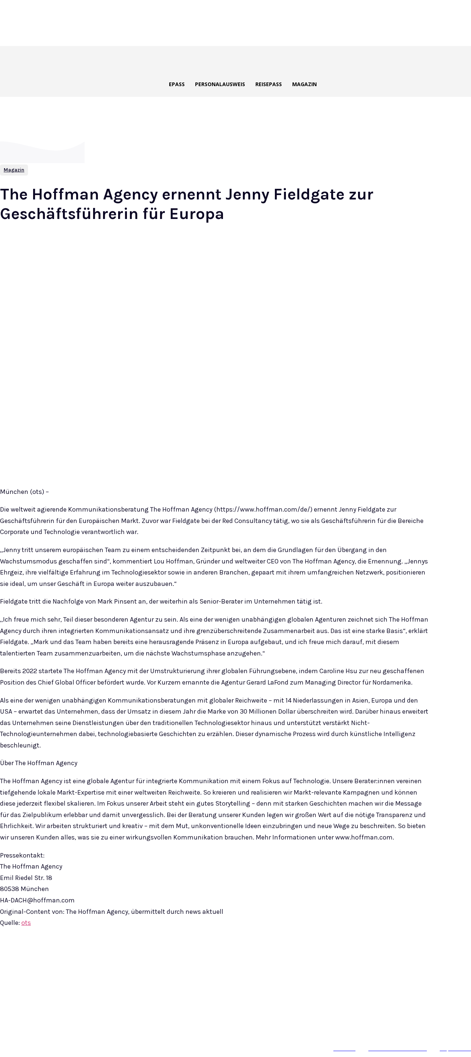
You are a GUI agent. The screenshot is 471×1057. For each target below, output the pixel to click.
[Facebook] (68, 959)
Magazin (14, 170)
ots (26, 923)
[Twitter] (95, 959)
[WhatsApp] (148, 959)
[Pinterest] (121, 959)
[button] (256, 60)
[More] (174, 959)
